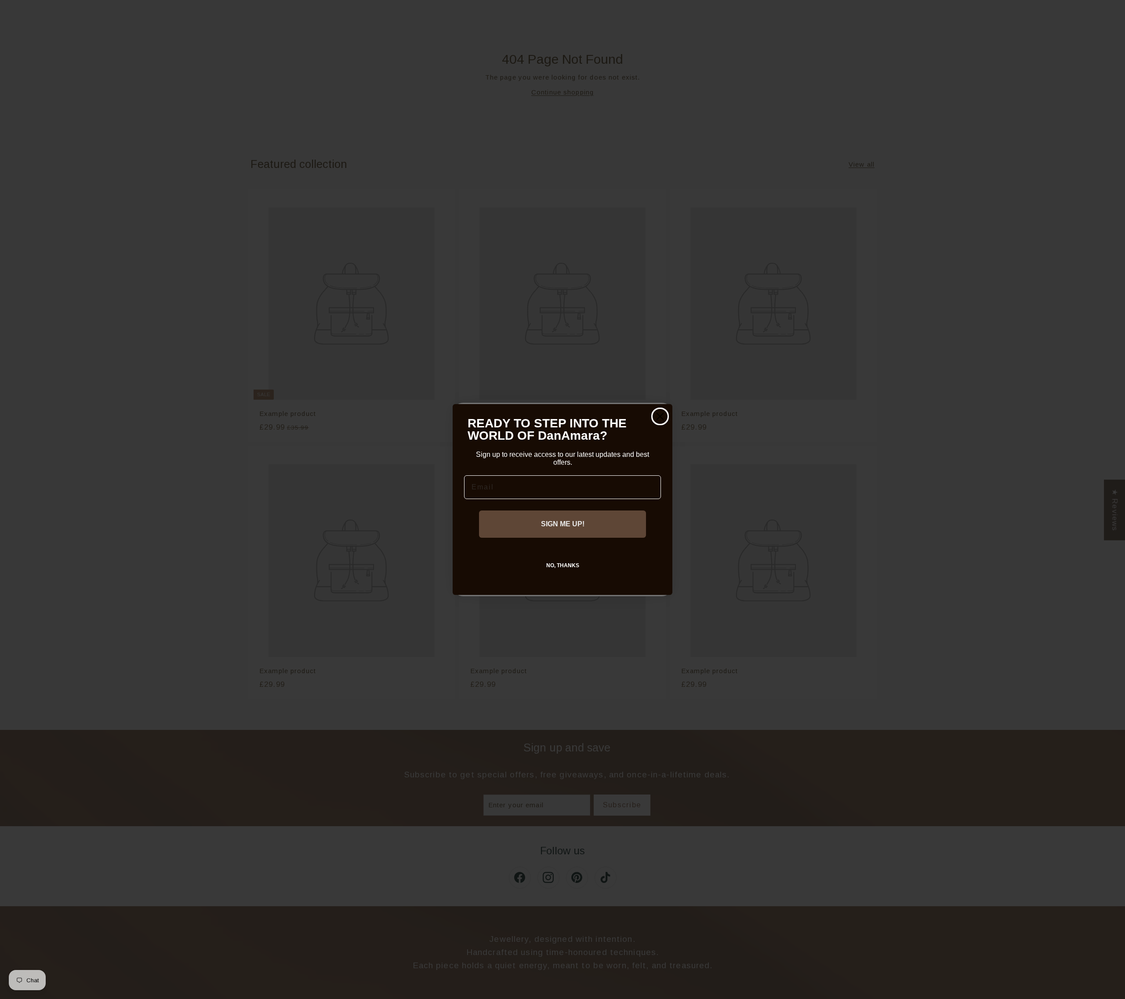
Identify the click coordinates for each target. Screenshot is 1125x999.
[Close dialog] (660, 416)
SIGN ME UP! (562, 524)
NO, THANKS (562, 565)
